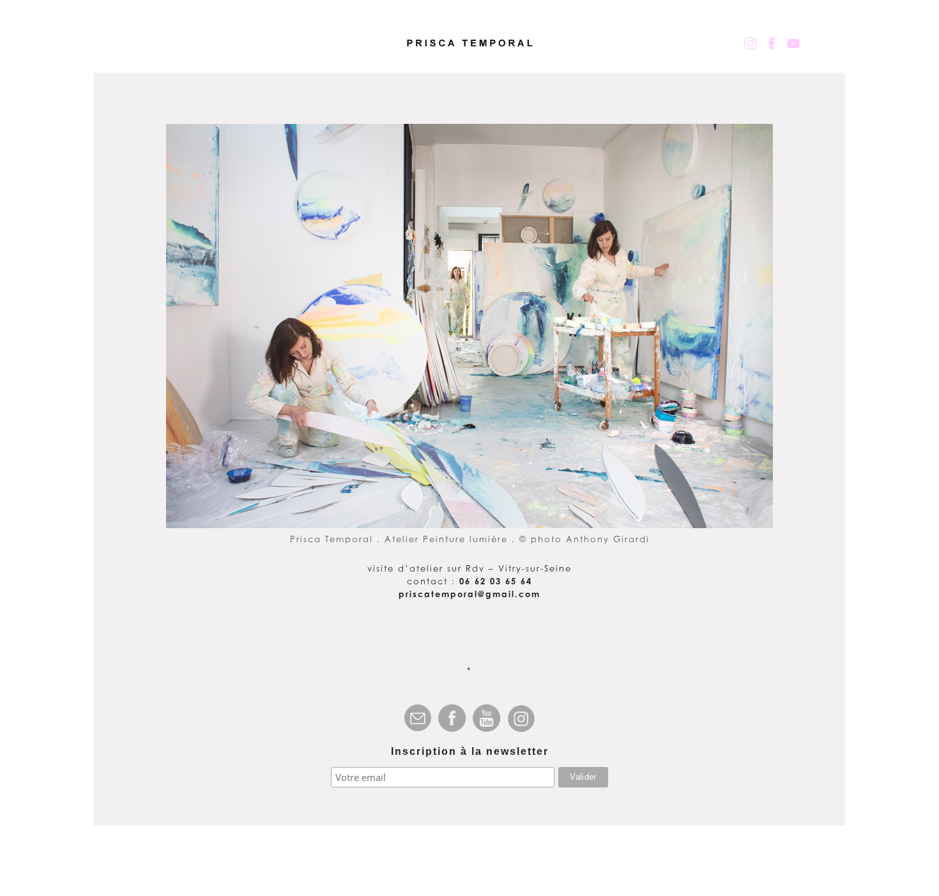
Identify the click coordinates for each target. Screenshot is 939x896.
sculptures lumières (285, 54)
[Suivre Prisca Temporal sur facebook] (771, 43)
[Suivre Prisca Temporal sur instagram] (750, 43)
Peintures (177, 54)
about (696, 54)
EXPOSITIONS (499, 54)
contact (763, 54)
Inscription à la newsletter (470, 751)
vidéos (634, 54)
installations (404, 54)
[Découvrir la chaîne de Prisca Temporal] (793, 43)
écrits (574, 54)
